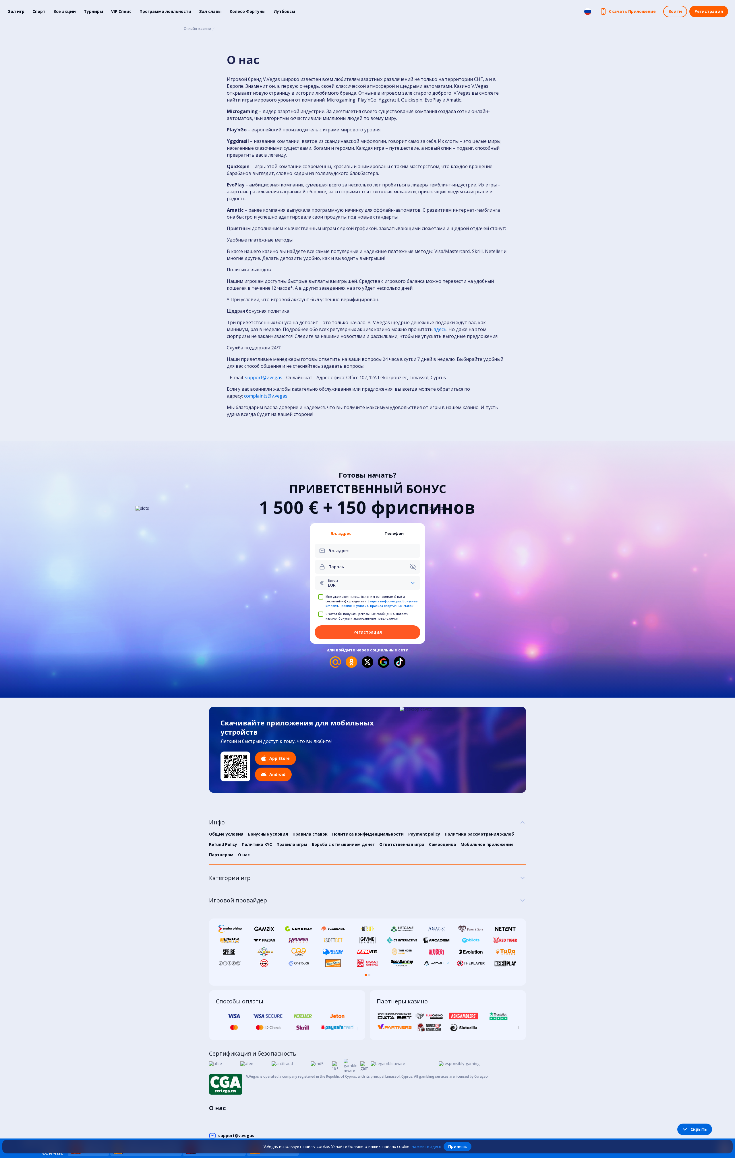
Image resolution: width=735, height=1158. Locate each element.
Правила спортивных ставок (391, 606)
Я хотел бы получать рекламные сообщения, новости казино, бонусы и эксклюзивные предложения (367, 616)
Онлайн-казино (197, 28)
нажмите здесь (426, 1146)
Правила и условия (354, 606)
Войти (675, 11)
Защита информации (384, 601)
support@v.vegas (263, 377)
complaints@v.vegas (265, 396)
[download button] (235, 766)
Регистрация (709, 11)
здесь (440, 329)
